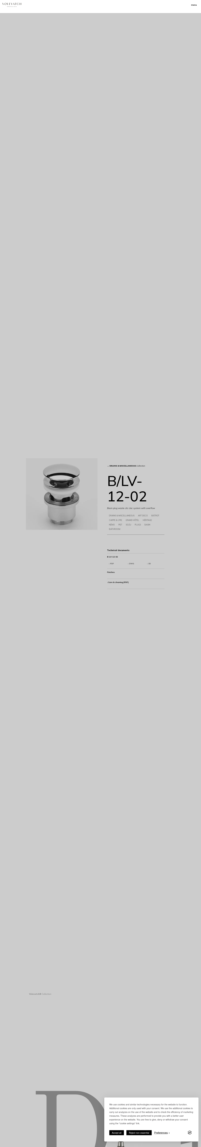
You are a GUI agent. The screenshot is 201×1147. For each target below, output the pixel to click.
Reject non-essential (139, 1132)
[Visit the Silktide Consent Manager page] (189, 1132)
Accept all (116, 1132)
